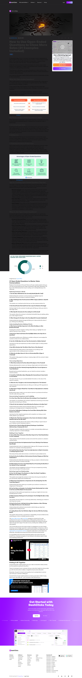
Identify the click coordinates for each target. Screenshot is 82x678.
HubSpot (18, 115)
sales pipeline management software (18, 530)
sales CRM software (16, 518)
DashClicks (25, 518)
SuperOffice (19, 278)
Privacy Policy (20, 676)
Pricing (45, 2)
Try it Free (70, 2)
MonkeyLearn (19, 180)
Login (64, 2)
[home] (13, 2)
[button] (23, 2)
